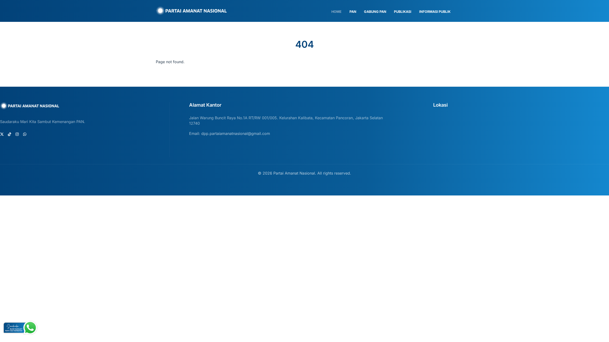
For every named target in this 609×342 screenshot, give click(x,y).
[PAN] (191, 13)
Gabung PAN (375, 12)
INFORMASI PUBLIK (435, 12)
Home (336, 12)
